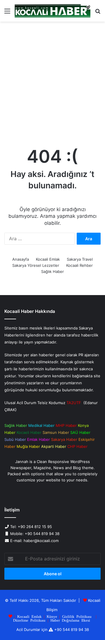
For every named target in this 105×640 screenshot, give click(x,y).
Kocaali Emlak (48, 259)
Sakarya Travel (80, 259)
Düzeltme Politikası (29, 620)
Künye (52, 616)
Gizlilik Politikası (77, 616)
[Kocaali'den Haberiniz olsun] (52, 10)
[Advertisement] (52, 82)
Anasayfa (20, 259)
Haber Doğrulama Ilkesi (70, 620)
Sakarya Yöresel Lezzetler (35, 265)
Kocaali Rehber (79, 265)
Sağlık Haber (52, 271)
